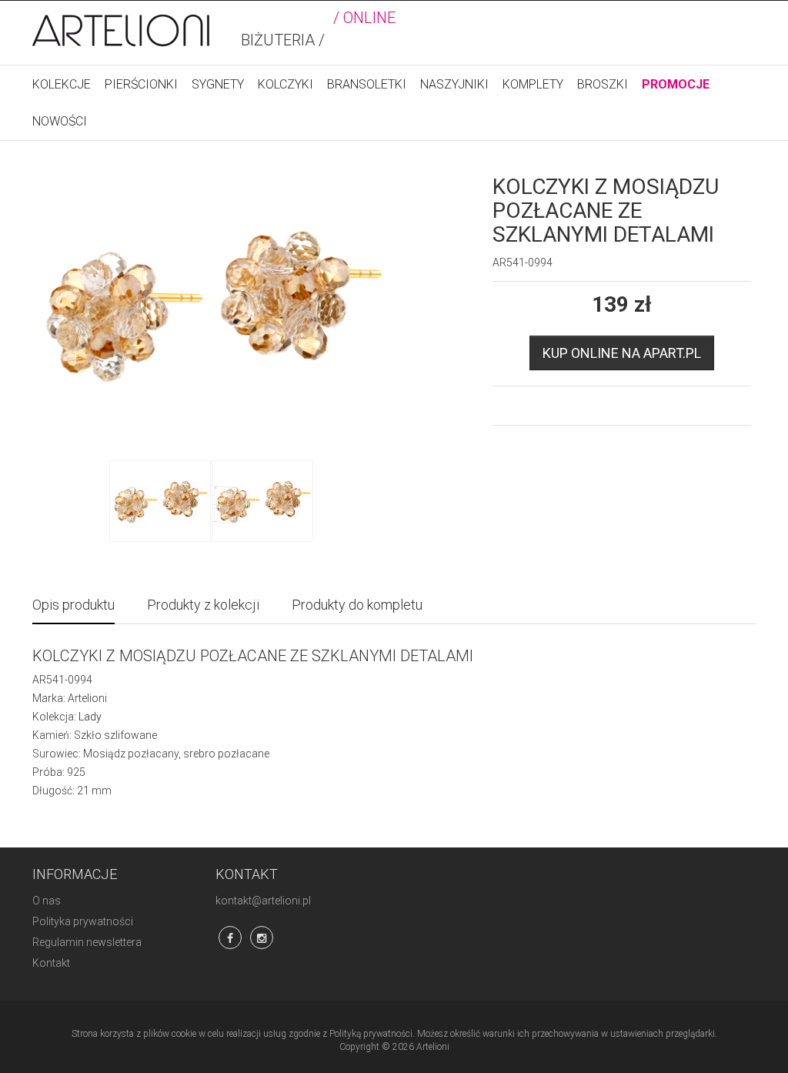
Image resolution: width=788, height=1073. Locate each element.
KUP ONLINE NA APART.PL (622, 353)
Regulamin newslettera (87, 942)
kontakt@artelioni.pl (263, 900)
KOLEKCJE (61, 84)
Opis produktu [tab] (73, 605)
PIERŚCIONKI (141, 84)
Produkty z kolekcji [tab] (203, 605)
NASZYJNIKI (454, 84)
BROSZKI (602, 84)
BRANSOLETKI (366, 84)
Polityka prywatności (82, 921)
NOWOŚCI (59, 121)
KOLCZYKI (285, 84)
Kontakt (51, 963)
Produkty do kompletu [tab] (357, 605)
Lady (90, 716)
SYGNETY (218, 84)
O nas (46, 900)
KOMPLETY (533, 84)
